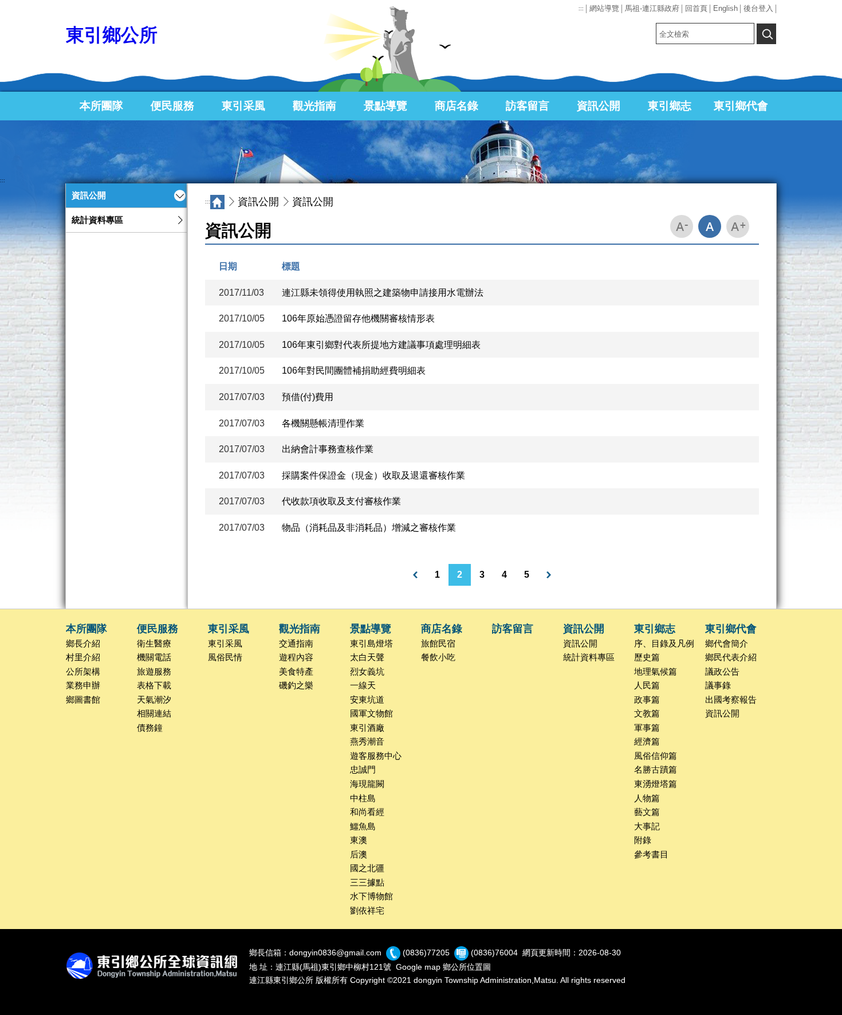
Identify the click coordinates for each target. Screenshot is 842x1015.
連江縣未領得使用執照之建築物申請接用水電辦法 (382, 292)
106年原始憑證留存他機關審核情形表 (358, 318)
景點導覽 (385, 106)
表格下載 (154, 685)
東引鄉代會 (741, 106)
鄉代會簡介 (726, 643)
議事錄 (718, 685)
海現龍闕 (367, 784)
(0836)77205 (426, 953)
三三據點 (367, 882)
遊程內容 (296, 657)
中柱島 (363, 798)
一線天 (363, 685)
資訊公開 (598, 106)
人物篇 (647, 798)
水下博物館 (371, 896)
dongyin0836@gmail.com (335, 953)
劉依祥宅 (367, 910)
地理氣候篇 (655, 671)
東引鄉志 (669, 106)
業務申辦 (83, 685)
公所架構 (83, 671)
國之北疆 (367, 868)
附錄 (642, 840)
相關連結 (154, 713)
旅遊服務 (154, 671)
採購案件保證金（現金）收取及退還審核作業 (373, 475)
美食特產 (296, 671)
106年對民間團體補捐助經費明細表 (354, 370)
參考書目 (651, 854)
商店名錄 (456, 106)
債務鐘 (150, 727)
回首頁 (696, 8)
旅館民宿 (438, 643)
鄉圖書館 (83, 699)
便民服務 (172, 106)
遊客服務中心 (376, 756)
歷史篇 (647, 657)
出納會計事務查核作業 (327, 449)
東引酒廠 (367, 727)
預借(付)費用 (307, 397)
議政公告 (722, 671)
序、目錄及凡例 (664, 643)
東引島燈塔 (371, 643)
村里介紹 (83, 657)
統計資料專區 (97, 220)
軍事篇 (647, 727)
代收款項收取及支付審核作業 (341, 501)
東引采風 (243, 106)
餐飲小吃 (438, 657)
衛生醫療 (154, 643)
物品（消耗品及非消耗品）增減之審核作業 (369, 527)
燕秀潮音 (367, 741)
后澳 (358, 854)
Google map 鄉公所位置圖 (443, 966)
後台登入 (758, 8)
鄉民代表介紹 (731, 657)
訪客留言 (527, 106)
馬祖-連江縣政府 (652, 8)
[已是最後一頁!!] (549, 575)
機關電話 (154, 657)
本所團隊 (101, 106)
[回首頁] (217, 202)
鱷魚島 (363, 826)
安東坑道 (367, 699)
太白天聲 (367, 657)
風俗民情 (225, 657)
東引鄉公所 (112, 35)
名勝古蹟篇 (655, 769)
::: (581, 8)
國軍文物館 (371, 713)
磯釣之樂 (296, 685)
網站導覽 (604, 8)
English (725, 8)
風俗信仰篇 (655, 756)
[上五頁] (415, 575)
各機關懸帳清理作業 (323, 423)
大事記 (647, 826)
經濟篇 (647, 741)
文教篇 (647, 713)
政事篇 (647, 699)
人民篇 (647, 685)
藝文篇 (647, 812)
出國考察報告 (731, 699)
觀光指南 (314, 106)
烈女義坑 (367, 671)
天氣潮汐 (154, 699)
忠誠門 (363, 769)
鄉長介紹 (83, 643)
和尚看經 (367, 812)
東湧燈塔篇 (655, 784)
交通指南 (296, 643)
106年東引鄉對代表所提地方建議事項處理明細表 (381, 345)
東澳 (358, 840)
